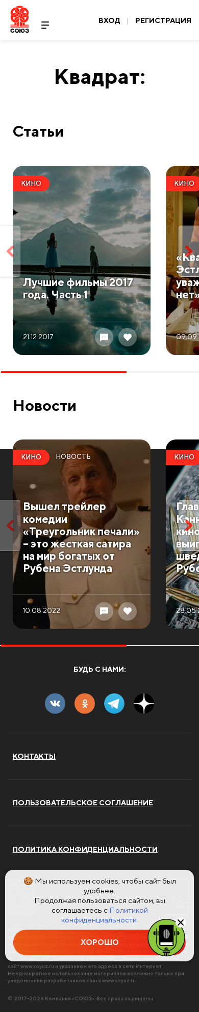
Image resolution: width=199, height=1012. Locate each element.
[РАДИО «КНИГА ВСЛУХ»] (166, 936)
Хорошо (100, 942)
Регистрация (163, 20)
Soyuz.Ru (20, 19)
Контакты (34, 756)
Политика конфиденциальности (85, 849)
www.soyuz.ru (37, 966)
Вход (109, 20)
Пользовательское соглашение (83, 803)
